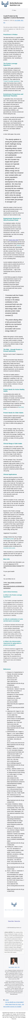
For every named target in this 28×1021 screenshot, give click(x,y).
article (7, 1000)
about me (11, 564)
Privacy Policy (11, 921)
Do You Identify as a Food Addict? (14, 1002)
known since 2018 (13, 240)
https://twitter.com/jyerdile (14, 582)
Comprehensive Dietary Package (12, 566)
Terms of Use (17, 921)
